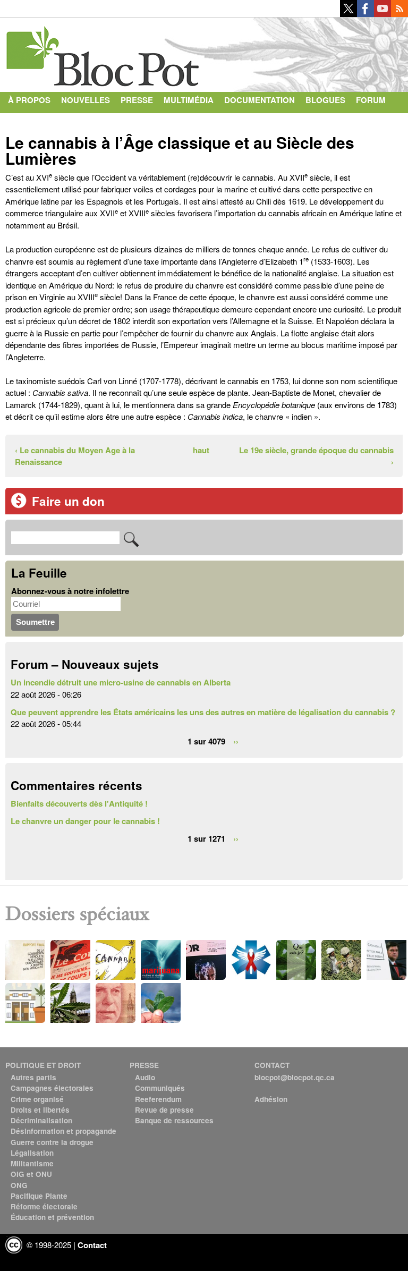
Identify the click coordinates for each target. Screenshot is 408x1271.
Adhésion (270, 1099)
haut (201, 450)
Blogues (325, 100)
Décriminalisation (41, 1120)
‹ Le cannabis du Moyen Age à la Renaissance (75, 456)
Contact (27, 121)
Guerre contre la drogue (52, 1142)
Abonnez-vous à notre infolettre (70, 591)
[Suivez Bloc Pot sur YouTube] (382, 14)
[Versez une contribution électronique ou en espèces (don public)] (19, 505)
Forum (371, 100)
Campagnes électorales (52, 1088)
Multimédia (189, 100)
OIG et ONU (31, 1174)
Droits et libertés (40, 1110)
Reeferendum (158, 1099)
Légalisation (32, 1153)
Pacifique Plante (39, 1196)
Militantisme (32, 1163)
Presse (137, 100)
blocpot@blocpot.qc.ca (294, 1077)
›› (236, 741)
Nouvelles (85, 100)
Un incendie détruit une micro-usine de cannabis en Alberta (121, 682)
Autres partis (33, 1077)
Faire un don (68, 501)
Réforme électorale (44, 1206)
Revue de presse (164, 1110)
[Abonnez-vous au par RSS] (399, 14)
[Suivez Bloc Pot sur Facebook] (365, 14)
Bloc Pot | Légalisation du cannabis (103, 52)
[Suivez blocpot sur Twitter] (348, 14)
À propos (29, 100)
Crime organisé (37, 1099)
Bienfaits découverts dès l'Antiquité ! (79, 803)
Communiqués (160, 1088)
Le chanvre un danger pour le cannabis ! (85, 821)
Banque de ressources (174, 1120)
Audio (145, 1077)
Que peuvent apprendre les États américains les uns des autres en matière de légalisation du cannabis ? (203, 712)
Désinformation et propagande (63, 1131)
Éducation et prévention (52, 1217)
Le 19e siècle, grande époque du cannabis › (316, 456)
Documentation (259, 100)
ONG (19, 1185)
